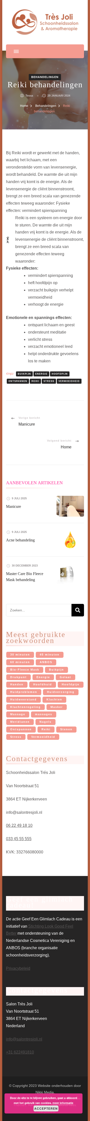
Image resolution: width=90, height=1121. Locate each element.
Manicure (13, 506)
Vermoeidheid (69, 381)
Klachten (54, 699)
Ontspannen (17, 381)
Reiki (35, 381)
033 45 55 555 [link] (19, 839)
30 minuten (20, 654)
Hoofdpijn (60, 374)
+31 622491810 (20, 1052)
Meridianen (20, 721)
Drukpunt (18, 677)
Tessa (29, 95)
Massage (17, 714)
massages (43, 714)
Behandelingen (44, 76)
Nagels (46, 721)
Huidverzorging (60, 691)
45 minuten (50, 654)
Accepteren (46, 1108)
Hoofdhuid (42, 684)
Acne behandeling (20, 540)
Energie (41, 374)
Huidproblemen (23, 691)
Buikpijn (24, 374)
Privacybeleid (18, 968)
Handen (17, 684)
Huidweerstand (23, 699)
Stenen (66, 729)
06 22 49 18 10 (19, 825)
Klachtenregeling (25, 706)
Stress (49, 381)
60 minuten (20, 662)
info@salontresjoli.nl (24, 1039)
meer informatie (62, 1103)
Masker (56, 706)
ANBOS (46, 662)
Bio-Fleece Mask (24, 669)
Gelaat (65, 677)
